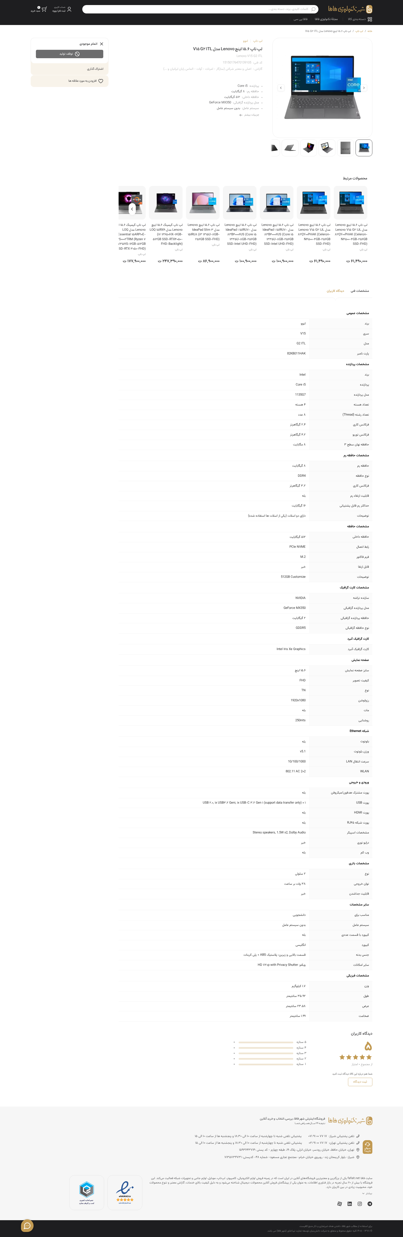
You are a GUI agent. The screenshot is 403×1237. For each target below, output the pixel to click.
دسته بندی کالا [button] (357, 19)
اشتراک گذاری (95, 69)
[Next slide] (281, 87)
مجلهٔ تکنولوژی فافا (326, 19)
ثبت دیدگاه (360, 1081)
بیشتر (369, 1193)
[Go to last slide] (363, 87)
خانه (370, 31)
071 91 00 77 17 (317, 1136)
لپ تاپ (359, 31)
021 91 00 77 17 (318, 1143)
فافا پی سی (300, 19)
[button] (62, 9)
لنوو (245, 41)
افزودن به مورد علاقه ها (82, 81)
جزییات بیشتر (251, 115)
